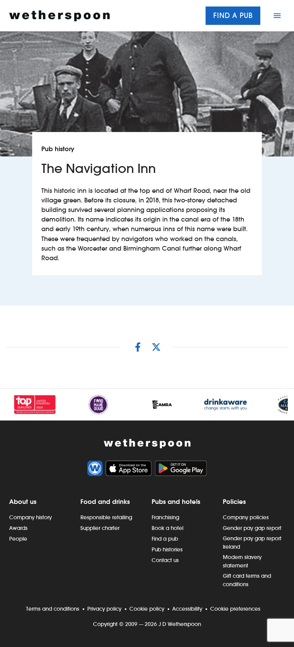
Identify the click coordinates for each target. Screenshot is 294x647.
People (18, 538)
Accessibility (187, 608)
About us (22, 501)
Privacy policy (104, 608)
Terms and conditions (52, 608)
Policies (234, 501)
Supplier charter (99, 528)
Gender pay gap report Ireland (252, 542)
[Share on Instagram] (137, 347)
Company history (30, 517)
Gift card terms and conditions (247, 580)
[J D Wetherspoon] (59, 15)
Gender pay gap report (252, 528)
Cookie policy (146, 608)
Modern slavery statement (242, 561)
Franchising (165, 517)
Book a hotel (167, 528)
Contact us (165, 560)
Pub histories (167, 549)
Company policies (246, 517)
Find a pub (233, 15)
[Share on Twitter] (156, 347)
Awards (18, 528)
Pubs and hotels (176, 501)
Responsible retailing (106, 517)
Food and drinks (105, 501)
